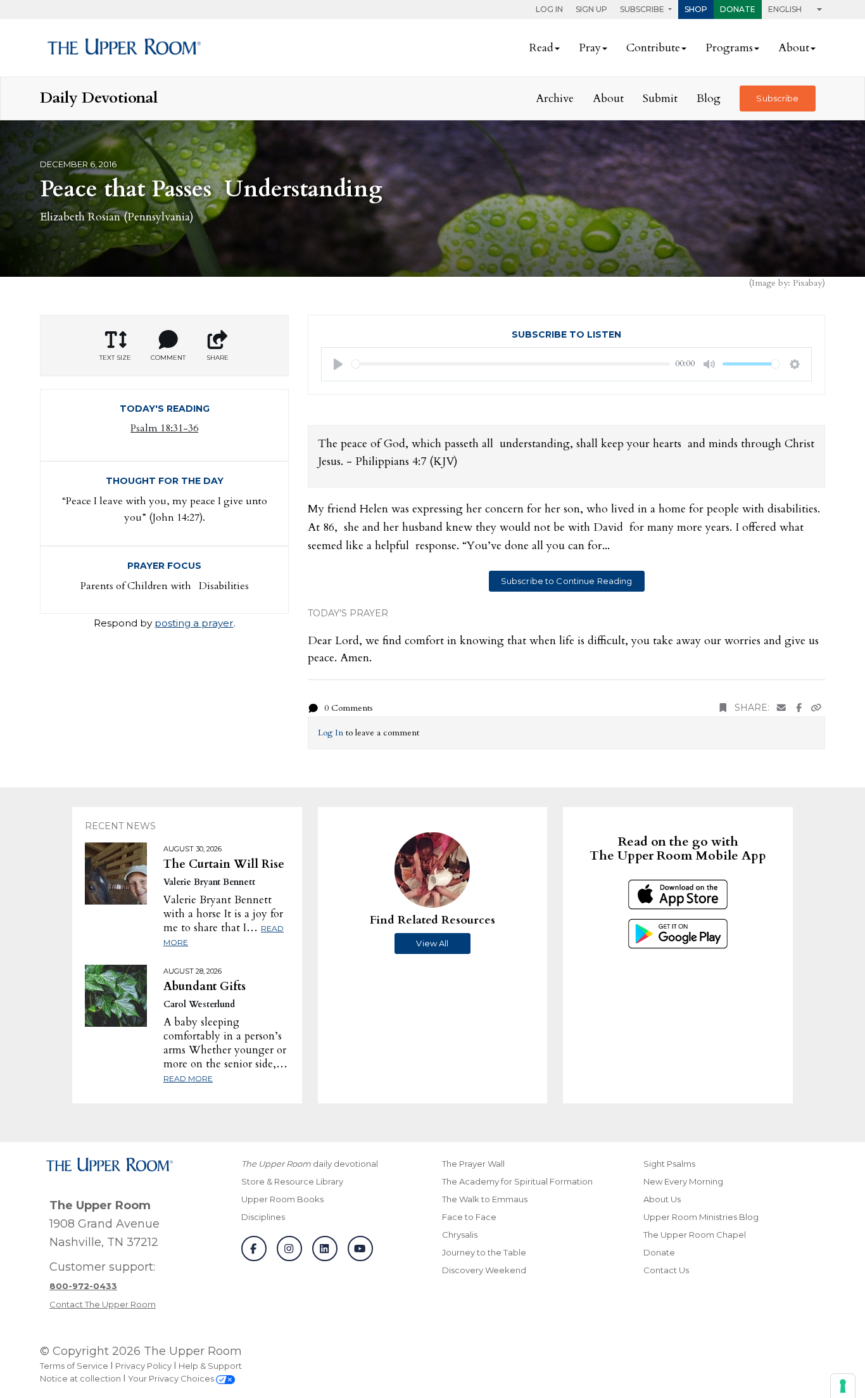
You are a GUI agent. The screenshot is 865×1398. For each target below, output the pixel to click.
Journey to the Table (484, 1252)
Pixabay (807, 283)
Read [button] (541, 48)
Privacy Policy (143, 1366)
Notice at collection (80, 1378)
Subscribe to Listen (566, 334)
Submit (660, 98)
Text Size (115, 357)
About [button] (793, 48)
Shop (696, 9)
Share (217, 357)
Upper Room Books (282, 1199)
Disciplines (263, 1217)
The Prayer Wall (473, 1164)
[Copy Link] (816, 708)
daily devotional (309, 1164)
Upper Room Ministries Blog (701, 1217)
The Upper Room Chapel (694, 1235)
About (608, 98)
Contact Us (666, 1270)
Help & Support (210, 1366)
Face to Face (469, 1217)
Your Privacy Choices (172, 1378)
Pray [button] (590, 48)
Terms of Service (74, 1366)
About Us (662, 1199)
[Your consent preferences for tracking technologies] (843, 1386)
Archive (555, 98)
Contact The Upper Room (102, 1304)
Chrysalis (459, 1235)
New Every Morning (683, 1181)
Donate (737, 9)
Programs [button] (729, 48)
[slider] (510, 364)
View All (432, 943)
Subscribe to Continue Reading (567, 581)
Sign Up (591, 9)
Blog (709, 98)
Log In (549, 9)
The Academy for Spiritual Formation (517, 1181)
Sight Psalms (669, 1164)
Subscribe (777, 98)
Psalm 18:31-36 (164, 428)
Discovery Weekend (484, 1270)
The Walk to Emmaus (484, 1199)
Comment (168, 357)
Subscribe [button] (643, 9)
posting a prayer (194, 623)
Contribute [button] (653, 48)
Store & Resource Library (292, 1181)
